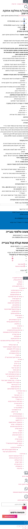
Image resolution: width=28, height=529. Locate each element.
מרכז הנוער (13, 378)
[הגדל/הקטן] (26, 526)
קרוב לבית (19, 405)
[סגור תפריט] (25, 278)
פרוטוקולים (19, 466)
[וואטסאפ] (12, 256)
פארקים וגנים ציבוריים (16, 416)
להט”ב (17, 355)
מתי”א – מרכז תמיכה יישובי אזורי (10, 380)
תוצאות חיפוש (17, 512)
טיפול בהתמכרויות (14, 353)
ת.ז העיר (20, 393)
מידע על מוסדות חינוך (13, 389)
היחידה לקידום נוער (13, 376)
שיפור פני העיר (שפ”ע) (15, 296)
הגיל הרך (16, 361)
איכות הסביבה (15, 311)
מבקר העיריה (18, 439)
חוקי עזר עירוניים (17, 433)
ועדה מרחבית (15, 328)
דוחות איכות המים (17, 435)
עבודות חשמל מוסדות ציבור (11, 309)
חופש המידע (18, 428)
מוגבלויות (16, 336)
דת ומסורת (16, 409)
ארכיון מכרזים (18, 464)
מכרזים (21, 15)
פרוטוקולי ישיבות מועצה (15, 422)
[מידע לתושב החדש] (26, 496)
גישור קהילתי (12, 345)
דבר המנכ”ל (19, 399)
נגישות (20, 437)
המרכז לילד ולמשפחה (13, 349)
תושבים (23, 288)
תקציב (20, 430)
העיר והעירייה (21, 391)
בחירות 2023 (15, 447)
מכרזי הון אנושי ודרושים (15, 456)
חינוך (20, 359)
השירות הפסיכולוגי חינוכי (12, 374)
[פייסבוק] (12, 258)
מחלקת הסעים (15, 386)
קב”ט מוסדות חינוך (14, 319)
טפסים (20, 282)
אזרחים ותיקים (15, 338)
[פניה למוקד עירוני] (26, 481)
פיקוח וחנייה (15, 298)
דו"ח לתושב (19, 420)
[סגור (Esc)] (18, 526)
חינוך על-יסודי (15, 368)
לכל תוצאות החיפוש (10, 516)
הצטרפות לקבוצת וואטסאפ (20, 492)
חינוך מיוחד (16, 370)
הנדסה (20, 326)
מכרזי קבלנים (18, 460)
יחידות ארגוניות (15, 292)
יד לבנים (13, 412)
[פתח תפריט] (25, 1)
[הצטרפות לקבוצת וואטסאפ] (26, 489)
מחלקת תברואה (14, 301)
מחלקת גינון (16, 305)
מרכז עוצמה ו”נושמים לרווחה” (11, 347)
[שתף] (21, 526)
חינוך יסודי (16, 365)
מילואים (17, 324)
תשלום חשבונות (14, 294)
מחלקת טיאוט (15, 307)
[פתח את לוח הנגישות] (26, 522)
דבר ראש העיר (18, 395)
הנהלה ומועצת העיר (17, 397)
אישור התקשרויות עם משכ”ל (14, 443)
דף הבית (26, 15)
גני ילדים (16, 363)
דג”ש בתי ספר (15, 384)
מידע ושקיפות (21, 418)
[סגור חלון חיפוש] (24, 504)
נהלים (20, 445)
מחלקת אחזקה (15, 313)
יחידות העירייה (18, 403)
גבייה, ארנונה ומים (17, 290)
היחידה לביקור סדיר (13, 372)
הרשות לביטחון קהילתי (13, 321)
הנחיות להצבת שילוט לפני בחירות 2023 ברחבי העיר (9, 450)
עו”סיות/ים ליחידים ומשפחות (11, 332)
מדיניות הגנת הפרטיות (16, 426)
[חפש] (24, 507)
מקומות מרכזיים (17, 414)
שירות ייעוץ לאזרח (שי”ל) (12, 357)
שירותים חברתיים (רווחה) (15, 330)
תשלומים (19, 284)
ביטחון (20, 317)
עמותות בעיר (18, 407)
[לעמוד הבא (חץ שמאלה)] (24, 528)
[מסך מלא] (24, 526)
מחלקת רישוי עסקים (13, 303)
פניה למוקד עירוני (23, 484)
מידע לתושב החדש (23, 500)
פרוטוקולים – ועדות (16, 424)
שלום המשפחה (14, 351)
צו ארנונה (19, 441)
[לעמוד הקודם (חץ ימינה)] (26, 528)
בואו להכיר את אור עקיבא (15, 401)
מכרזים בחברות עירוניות (15, 458)
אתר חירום (25, 476)
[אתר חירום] (26, 473)
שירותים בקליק (18, 280)
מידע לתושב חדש (17, 286)
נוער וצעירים (15, 334)
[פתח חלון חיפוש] (26, 7)
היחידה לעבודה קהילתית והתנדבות (10, 340)
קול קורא (19, 468)
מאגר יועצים (18, 462)
